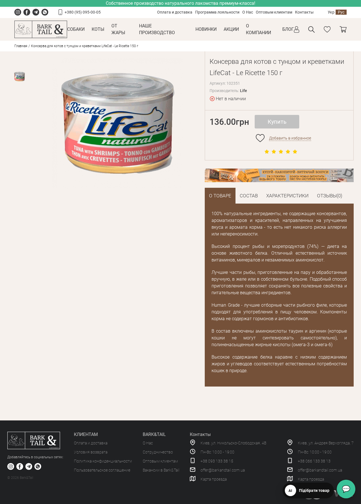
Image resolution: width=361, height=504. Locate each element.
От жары (118, 29)
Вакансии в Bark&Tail (161, 470)
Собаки (76, 29)
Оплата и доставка (174, 12)
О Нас (247, 12)
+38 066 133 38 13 (314, 461)
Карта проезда (214, 479)
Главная (20, 46)
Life (243, 90)
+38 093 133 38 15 (217, 461)
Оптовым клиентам (274, 12)
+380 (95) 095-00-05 (83, 12)
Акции (231, 29)
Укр (331, 12)
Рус (341, 12)
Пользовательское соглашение (102, 470)
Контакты (304, 12)
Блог (288, 29)
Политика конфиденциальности (103, 461)
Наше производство (157, 29)
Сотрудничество (158, 452)
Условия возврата (90, 452)
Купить (277, 121)
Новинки (206, 29)
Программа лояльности (217, 12)
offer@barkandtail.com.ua (223, 470)
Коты (98, 29)
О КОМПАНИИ (258, 29)
